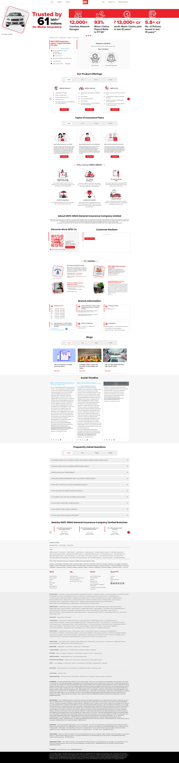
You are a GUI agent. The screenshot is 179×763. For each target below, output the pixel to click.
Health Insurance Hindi (62, 668)
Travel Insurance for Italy (107, 624)
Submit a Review (65, 48)
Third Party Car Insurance (99, 594)
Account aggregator (58, 663)
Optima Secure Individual (55, 612)
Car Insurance (62, 594)
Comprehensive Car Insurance (86, 594)
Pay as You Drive (116, 600)
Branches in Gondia (71, 567)
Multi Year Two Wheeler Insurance (94, 600)
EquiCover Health (53, 614)
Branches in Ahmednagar (56, 564)
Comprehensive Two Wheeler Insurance (81, 598)
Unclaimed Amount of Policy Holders (98, 587)
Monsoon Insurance (109, 635)
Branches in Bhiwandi (105, 565)
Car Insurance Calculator (111, 594)
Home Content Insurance (55, 636)
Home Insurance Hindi (96, 668)
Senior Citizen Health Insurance (102, 606)
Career (51, 584)
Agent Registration (53, 586)
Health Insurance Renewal (115, 606)
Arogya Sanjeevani (98, 608)
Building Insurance (82, 635)
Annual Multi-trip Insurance (110, 620)
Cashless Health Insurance (55, 608)
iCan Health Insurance (108, 608)
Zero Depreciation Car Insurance (56, 596)
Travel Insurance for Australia (93, 622)
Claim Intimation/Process (95, 576)
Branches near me (54, 37)
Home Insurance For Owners (78, 631)
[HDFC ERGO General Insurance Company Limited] (85, 2)
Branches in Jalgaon (106, 567)
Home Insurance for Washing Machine (108, 631)
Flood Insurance (100, 635)
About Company (53, 578)
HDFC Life (69, 676)
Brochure (58, 653)
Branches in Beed (81, 565)
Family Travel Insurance (85, 620)
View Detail (64, 109)
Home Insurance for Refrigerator (86, 633)
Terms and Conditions (74, 579)
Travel (96, 343)
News (112, 581)
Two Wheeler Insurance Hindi (84, 668)
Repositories (104, 663)
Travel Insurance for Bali (105, 622)
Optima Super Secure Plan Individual (95, 612)
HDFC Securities (75, 676)
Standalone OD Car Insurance (92, 596)
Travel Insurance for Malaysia (56, 626)
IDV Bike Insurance (108, 601)
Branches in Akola (67, 564)
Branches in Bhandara (92, 565)
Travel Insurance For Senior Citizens (57, 622)
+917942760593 (57, 61)
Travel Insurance (62, 620)
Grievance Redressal (115, 579)
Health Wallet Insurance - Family (82, 610)
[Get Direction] (66, 330)
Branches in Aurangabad (115, 564)
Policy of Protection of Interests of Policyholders (97, 585)
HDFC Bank (60, 673)
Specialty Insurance (65, 643)
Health (69, 343)
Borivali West (70, 545)
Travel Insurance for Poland (69, 626)
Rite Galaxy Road (54, 545)
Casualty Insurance (100, 641)
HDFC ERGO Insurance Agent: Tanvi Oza (114, 528)
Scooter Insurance (75, 603)
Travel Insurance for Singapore (82, 626)
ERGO (65, 673)
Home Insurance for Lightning (100, 633)
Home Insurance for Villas (100, 636)
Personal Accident (75, 608)
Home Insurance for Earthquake (70, 635)
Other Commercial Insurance (77, 643)
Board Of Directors (53, 576)
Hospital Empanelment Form (66, 656)
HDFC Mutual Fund (84, 676)
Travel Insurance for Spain (96, 626)
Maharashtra (63, 37)
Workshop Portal (93, 581)
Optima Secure (64, 610)
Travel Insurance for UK (91, 628)
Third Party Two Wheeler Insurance (98, 598)
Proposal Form (71, 653)
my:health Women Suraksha (87, 608)
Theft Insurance (64, 636)
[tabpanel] (89, 20)
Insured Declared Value (113, 596)
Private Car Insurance (84, 650)
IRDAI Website (89, 663)
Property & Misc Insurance (119, 641)
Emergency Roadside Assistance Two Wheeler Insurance (91, 601)
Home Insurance (76, 660)
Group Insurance (109, 641)
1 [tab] (86, 35)
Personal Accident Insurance (96, 660)
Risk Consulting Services (55, 643)
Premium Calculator (66, 608)
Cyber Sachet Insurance (64, 641)
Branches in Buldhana (116, 565)
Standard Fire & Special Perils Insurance (78, 641)
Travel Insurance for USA (68, 628)
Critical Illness (93, 650)
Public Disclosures (53, 588)
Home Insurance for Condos (88, 636)
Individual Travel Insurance (73, 620)
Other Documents (98, 653)
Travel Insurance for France (67, 624)
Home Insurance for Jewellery (72, 633)
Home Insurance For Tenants (65, 631)
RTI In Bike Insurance (95, 603)
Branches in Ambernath (89, 564)
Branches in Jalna (117, 567)
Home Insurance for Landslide (56, 635)
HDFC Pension (109, 676)
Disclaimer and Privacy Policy (76, 581)
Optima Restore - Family (106, 610)
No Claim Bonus (81, 596)
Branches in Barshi (71, 565)
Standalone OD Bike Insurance (56, 600)
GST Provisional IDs (94, 583)
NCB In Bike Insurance (84, 603)
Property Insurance (91, 635)
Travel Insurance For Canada (118, 622)
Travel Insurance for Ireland (94, 624)
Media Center (52, 583)
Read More (57, 371)
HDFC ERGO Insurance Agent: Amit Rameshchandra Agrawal (89, 528)
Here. (59, 614)
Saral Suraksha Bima (95, 610)
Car (83, 343)
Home (110, 343)
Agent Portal (92, 589)
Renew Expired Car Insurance (70, 596)
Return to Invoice (103, 596)
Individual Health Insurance (65, 606)
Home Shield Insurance (119, 635)
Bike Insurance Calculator (66, 598)
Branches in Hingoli (82, 567)
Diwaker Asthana (69, 646)
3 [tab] (90, 35)
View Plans (64, 156)
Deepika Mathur (61, 646)
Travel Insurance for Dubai (55, 624)
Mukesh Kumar (77, 646)
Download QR (70, 247)
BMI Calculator (123, 612)
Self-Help (92, 579)
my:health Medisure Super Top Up (111, 612)
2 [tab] (88, 35)
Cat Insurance (68, 617)
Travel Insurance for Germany (81, 624)
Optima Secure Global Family (68, 612)
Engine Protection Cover (55, 601)
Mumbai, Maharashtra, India (57, 330)
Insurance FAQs (67, 663)
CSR (50, 581)
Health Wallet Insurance (54, 610)
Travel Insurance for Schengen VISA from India (75, 622)
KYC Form (91, 653)
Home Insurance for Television (92, 631)
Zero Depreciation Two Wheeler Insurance (69, 601)
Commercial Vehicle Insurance (78, 600)
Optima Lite (115, 610)
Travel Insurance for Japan (119, 624)
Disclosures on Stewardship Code (77, 578)
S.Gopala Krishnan (85, 646)
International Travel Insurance (104, 628)
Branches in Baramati (60, 565)
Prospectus (64, 653)
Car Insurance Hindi (72, 668)
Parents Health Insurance (89, 606)
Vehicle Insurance (67, 600)
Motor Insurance (85, 660)
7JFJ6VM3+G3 (54, 328)
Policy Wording (78, 653)
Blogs (112, 578)
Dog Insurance (61, 617)
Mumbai (69, 37)
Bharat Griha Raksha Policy (75, 636)
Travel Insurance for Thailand (56, 628)
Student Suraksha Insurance (97, 620)
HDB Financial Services (100, 676)
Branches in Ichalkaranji (94, 567)
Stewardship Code (73, 576)
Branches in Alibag (77, 564)
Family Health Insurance (77, 606)
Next (128, 99)
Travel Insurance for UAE (80, 628)
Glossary (74, 663)
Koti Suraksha (71, 610)
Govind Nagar (62, 545)
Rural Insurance (91, 641)
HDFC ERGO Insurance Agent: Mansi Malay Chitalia (64, 528)
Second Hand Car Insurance (72, 594)
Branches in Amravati (102, 564)
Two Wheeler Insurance (54, 598)
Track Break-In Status (106, 600)
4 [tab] (92, 35)
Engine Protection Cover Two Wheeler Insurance (60, 603)
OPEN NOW (67, 64)
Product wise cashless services (80, 656)
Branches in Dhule (61, 567)
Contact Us (113, 576)
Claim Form (85, 653)
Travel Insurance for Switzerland (109, 626)
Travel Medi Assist (80, 663)
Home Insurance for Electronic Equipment (116, 633)
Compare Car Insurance (123, 594)
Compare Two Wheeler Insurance (114, 598)
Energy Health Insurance (119, 608)
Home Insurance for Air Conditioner (57, 633)
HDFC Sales (91, 676)
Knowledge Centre (97, 663)
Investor (51, 579)
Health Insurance (63, 650)
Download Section (94, 578)
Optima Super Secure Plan (80, 612)
